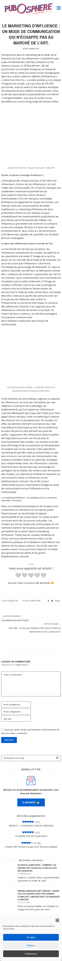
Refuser (31, 945)
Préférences (31, 953)
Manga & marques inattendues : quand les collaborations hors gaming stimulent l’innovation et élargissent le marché (39, 895)
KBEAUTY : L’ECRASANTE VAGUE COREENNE (31, 825)
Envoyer (9, 740)
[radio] (18, 576)
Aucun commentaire (32, 601)
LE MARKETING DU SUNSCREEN (31, 836)
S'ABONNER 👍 (31, 802)
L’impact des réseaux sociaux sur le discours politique (31, 846)
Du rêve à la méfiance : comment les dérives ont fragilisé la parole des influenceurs (37, 868)
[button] (57, 920)
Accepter (31, 937)
